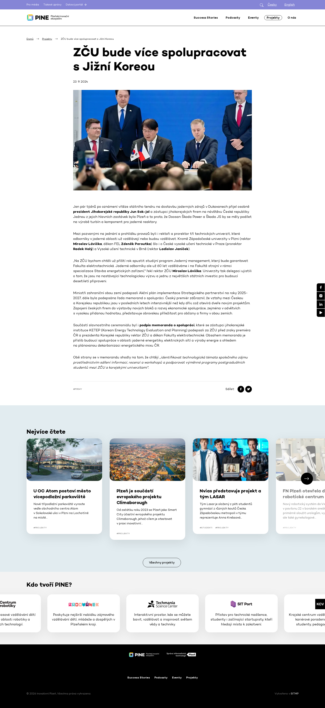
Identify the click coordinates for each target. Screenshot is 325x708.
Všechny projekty (162, 562)
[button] (307, 479)
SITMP (294, 693)
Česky (272, 5)
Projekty (192, 677)
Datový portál (75, 4)
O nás (292, 18)
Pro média (33, 4)
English (289, 5)
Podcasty (161, 677)
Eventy (177, 677)
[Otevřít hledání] (261, 4)
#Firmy (77, 389)
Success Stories (138, 677)
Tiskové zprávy (52, 4)
